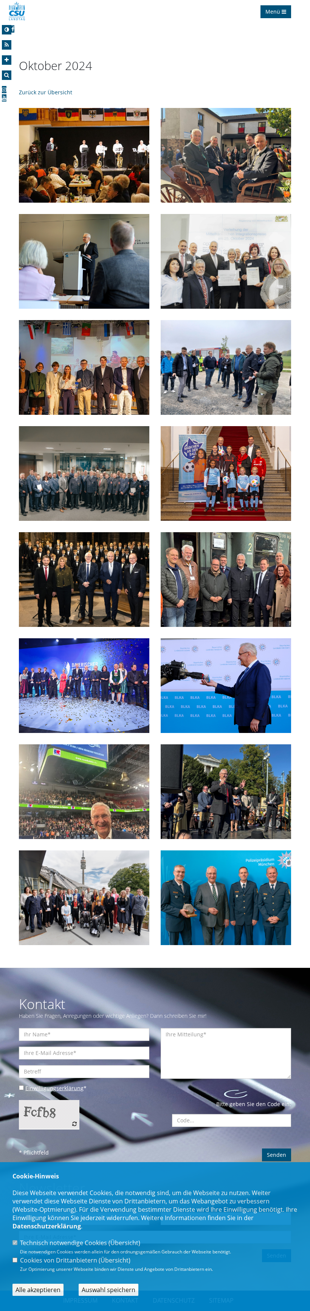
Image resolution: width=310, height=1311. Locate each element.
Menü (273, 11)
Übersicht (124, 1243)
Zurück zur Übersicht (45, 92)
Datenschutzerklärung (46, 1226)
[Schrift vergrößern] (6, 60)
